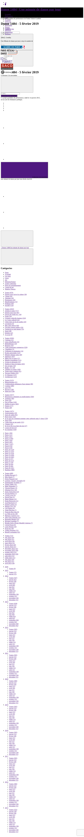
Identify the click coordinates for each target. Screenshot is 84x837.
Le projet (8, 14)
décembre (13, 600)
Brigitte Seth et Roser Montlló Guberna (19, 523)
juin (12, 589)
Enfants (9, 333)
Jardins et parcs (12, 404)
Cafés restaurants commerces (16, 347)
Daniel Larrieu (11, 504)
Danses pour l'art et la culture (16, 294)
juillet (12, 591)
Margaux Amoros (12, 516)
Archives (8, 108)
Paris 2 (8, 435)
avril (12, 585)
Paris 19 (9, 466)
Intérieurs (8, 30)
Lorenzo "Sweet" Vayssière (15, 481)
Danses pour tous (12, 313)
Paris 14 (9, 457)
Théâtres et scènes (12, 369)
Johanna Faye (11, 490)
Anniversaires (11, 413)
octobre (13, 596)
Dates (7, 272)
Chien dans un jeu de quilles (15, 322)
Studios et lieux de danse (15, 364)
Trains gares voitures (13, 371)
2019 (6, 705)
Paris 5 (8, 440)
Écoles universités (12, 353)
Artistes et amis (12, 311)
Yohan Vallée (11, 484)
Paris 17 (9, 462)
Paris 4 (9, 438)
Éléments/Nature (10, 282)
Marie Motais (11, 499)
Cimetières (9, 349)
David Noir (10, 497)
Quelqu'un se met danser (14, 329)
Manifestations (11, 302)
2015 (6, 808)
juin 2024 (9, 537)
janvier (12, 574)
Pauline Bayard (11, 475)
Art (6, 280)
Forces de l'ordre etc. (13, 314)
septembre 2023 (11, 554)
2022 (6, 627)
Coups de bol (11, 428)
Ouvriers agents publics (14, 327)
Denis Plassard (11, 479)
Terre (8, 400)
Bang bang (10, 417)
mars (12, 583)
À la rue (8, 335)
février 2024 (10, 545)
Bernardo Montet (12, 519)
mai (11, 587)
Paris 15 (9, 459)
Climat (8, 296)
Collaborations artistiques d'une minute (19, 384)
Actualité (8, 20)
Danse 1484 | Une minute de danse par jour (31, 9)
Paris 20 (9, 468)
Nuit (8, 420)
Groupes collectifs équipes (15, 318)
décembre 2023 (11, 548)
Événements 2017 (10, 105)
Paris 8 (8, 446)
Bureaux (9, 345)
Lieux (7, 278)
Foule (8, 316)
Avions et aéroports (12, 362)
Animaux (9, 398)
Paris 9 (8, 448)
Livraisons (9, 324)
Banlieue (8, 34)
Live (8, 388)
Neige (8, 408)
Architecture (11, 377)
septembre (14, 594)
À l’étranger (11, 375)
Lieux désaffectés (12, 342)
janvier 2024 (10, 547)
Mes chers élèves (12, 325)
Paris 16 (9, 461)
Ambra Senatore (12, 530)
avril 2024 (10, 541)
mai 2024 (9, 539)
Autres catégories (10, 283)
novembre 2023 (11, 550)
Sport (8, 331)
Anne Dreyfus (10, 510)
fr (5, 4)
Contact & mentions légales (14, 110)
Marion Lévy (10, 506)
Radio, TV (10, 368)
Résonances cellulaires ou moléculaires (19, 397)
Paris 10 (9, 449)
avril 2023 (10, 563)
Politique (9, 304)
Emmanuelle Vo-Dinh (13, 482)
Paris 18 (9, 464)
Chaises (9, 424)
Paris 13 (9, 455)
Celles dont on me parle (14, 422)
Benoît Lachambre (12, 532)
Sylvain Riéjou (11, 493)
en (5, 2)
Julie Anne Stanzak (12, 517)
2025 (6, 570)
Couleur (7, 28)
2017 (6, 756)
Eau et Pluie (11, 402)
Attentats (9, 298)
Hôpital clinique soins (13, 355)
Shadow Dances (10, 289)
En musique (9, 32)
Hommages (10, 300)
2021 (6, 653)
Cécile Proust (10, 525)
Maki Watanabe (11, 486)
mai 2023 (9, 561)
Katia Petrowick (11, 501)
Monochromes (11, 382)
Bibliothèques (11, 344)
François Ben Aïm (12, 512)
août (12, 592)
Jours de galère (11, 415)
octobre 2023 (10, 552)
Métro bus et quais (12, 358)
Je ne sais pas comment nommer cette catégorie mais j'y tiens (26, 418)
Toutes (9, 292)
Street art (10, 391)
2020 (6, 679)
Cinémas (9, 340)
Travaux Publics (11, 373)
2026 (6, 567)
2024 (6, 576)
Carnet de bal (9, 287)
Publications (9, 16)
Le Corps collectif (12, 320)
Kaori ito (9, 528)
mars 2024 (10, 543)
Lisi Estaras (10, 508)
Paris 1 (8, 433)
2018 (6, 730)
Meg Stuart (9, 477)
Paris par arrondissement (13, 285)
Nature (9, 406)
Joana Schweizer (12, 492)
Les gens (8, 276)
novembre (14, 598)
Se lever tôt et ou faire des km (16, 426)
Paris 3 (8, 437)
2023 (6, 602)
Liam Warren (10, 527)
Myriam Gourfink (12, 521)
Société (9, 305)
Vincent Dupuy (11, 488)
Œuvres (9, 389)
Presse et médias (10, 107)
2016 (6, 782)
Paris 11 (9, 451)
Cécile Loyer (10, 495)
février (12, 581)
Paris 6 (8, 442)
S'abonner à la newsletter (9, 96)
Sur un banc (10, 366)
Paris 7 (9, 444)
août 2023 (9, 556)
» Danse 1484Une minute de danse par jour (15, 248)
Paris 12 (9, 453)
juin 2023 (9, 559)
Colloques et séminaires (14, 351)
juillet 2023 (10, 558)
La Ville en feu (11, 514)
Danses (7, 27)
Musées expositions (13, 360)
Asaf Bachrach (11, 503)
